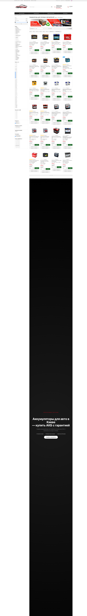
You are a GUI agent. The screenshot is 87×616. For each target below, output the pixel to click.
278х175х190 (17, 147)
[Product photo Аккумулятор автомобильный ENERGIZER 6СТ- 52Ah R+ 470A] (56, 60)
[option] (50, 22)
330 (16, 113)
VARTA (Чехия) (18, 55)
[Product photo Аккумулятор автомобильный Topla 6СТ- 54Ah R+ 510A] (56, 37)
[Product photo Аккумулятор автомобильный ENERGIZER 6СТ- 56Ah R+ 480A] (34, 60)
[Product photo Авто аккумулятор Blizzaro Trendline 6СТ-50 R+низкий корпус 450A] (45, 155)
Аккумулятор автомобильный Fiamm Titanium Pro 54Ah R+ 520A (44, 137)
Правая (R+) (17, 123)
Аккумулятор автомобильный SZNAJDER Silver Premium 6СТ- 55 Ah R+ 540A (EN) (67, 113)
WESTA (17, 59)
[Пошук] (52, 7)
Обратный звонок (59, 8)
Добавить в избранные (34, 75)
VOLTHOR (17, 58)
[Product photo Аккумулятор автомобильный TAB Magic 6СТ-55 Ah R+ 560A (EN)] (34, 106)
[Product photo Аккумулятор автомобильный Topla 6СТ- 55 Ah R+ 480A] (67, 37)
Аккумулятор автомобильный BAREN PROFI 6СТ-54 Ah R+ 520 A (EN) (56, 90)
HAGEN (17, 39)
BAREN (17, 27)
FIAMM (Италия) (18, 35)
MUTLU (17, 47)
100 (16, 105)
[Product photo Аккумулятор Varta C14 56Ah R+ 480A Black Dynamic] (67, 155)
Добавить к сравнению (34, 53)
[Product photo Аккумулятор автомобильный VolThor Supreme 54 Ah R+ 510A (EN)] (56, 130)
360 (16, 115)
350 (16, 114)
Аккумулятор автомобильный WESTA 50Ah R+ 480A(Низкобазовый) (67, 66)
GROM (17, 38)
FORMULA (17, 36)
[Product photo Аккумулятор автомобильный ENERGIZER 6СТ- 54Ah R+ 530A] (45, 60)
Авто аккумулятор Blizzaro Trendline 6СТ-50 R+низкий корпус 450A (44, 161)
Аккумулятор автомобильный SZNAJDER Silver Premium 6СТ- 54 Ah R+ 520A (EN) (56, 113)
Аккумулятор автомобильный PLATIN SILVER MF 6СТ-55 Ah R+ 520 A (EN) (44, 90)
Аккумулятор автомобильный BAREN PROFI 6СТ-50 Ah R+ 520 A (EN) (67, 90)
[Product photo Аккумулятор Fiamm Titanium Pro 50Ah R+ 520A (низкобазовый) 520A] (34, 130)
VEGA (16, 56)
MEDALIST (17, 45)
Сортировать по (32, 28)
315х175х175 (17, 146)
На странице (50, 28)
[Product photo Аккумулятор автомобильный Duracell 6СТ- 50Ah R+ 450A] (45, 37)
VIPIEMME (17, 57)
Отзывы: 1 (56, 41)
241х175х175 (17, 145)
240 (16, 111)
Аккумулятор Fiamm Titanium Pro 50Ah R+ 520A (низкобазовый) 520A (34, 137)
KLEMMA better (18, 44)
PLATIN (17, 49)
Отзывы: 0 (34, 41)
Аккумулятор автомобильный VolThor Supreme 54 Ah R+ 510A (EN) (56, 137)
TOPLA (55, 44)
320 (16, 112)
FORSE (17, 37)
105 (16, 106)
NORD (16, 48)
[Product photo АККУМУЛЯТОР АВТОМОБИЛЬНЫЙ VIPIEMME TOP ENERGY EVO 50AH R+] (67, 130)
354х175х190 (17, 144)
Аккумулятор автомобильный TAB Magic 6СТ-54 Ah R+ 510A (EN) (44, 113)
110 (16, 107)
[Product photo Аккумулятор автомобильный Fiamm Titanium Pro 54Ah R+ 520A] (45, 130)
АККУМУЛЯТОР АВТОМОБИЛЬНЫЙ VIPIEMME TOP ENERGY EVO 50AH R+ (67, 137)
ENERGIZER (33, 67)
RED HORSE (33, 162)
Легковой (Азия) (18, 135)
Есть (16, 131)
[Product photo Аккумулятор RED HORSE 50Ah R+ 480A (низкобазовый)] (34, 155)
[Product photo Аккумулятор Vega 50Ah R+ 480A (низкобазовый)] (56, 155)
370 (16, 116)
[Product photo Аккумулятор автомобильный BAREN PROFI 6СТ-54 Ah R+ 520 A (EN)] (56, 83)
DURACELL (33, 44)
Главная (15, 15)
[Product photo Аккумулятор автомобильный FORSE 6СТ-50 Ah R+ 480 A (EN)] (34, 83)
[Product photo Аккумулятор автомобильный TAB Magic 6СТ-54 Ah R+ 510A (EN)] (45, 106)
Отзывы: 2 (34, 135)
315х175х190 (17, 142)
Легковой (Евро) (18, 136)
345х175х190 (17, 143)
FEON (16, 34)
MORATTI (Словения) (19, 46)
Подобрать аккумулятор (51, 437)
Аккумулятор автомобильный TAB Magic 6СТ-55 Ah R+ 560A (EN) (33, 113)
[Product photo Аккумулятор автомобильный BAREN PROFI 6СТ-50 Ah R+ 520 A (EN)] (67, 83)
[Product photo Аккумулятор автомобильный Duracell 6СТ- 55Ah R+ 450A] (34, 37)
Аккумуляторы (19, 15)
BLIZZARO (17, 28)
